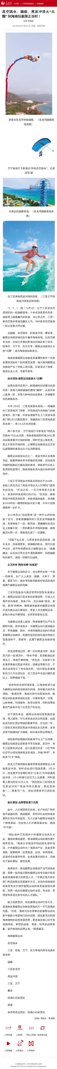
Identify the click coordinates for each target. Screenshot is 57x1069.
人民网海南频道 (28, 4)
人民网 (16, 4)
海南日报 (41, 26)
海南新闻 (40, 4)
